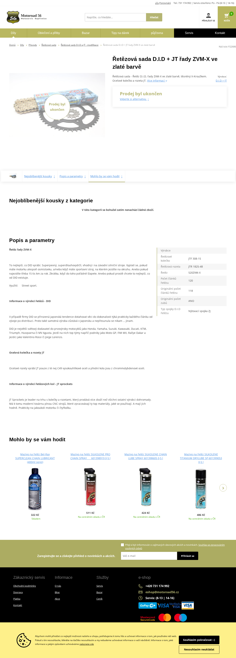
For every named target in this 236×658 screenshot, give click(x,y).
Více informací (156, 80)
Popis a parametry (71, 176)
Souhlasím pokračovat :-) (199, 640)
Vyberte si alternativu (133, 99)
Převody (33, 45)
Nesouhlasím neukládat (199, 649)
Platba (16, 598)
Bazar (99, 592)
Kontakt (17, 605)
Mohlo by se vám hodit (104, 176)
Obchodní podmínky (24, 585)
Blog (57, 592)
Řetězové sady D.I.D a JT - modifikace (79, 45)
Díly (22, 45)
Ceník (99, 598)
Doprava (18, 592)
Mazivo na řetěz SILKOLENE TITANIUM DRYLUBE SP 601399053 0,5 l (201, 458)
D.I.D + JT (221, 80)
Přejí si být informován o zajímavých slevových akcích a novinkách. (175, 546)
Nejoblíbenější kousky (38, 176)
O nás (58, 585)
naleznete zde (86, 644)
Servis (99, 585)
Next (223, 487)
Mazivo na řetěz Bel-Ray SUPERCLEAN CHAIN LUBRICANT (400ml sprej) (35, 458)
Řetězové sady (48, 45)
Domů (12, 45)
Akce (57, 598)
